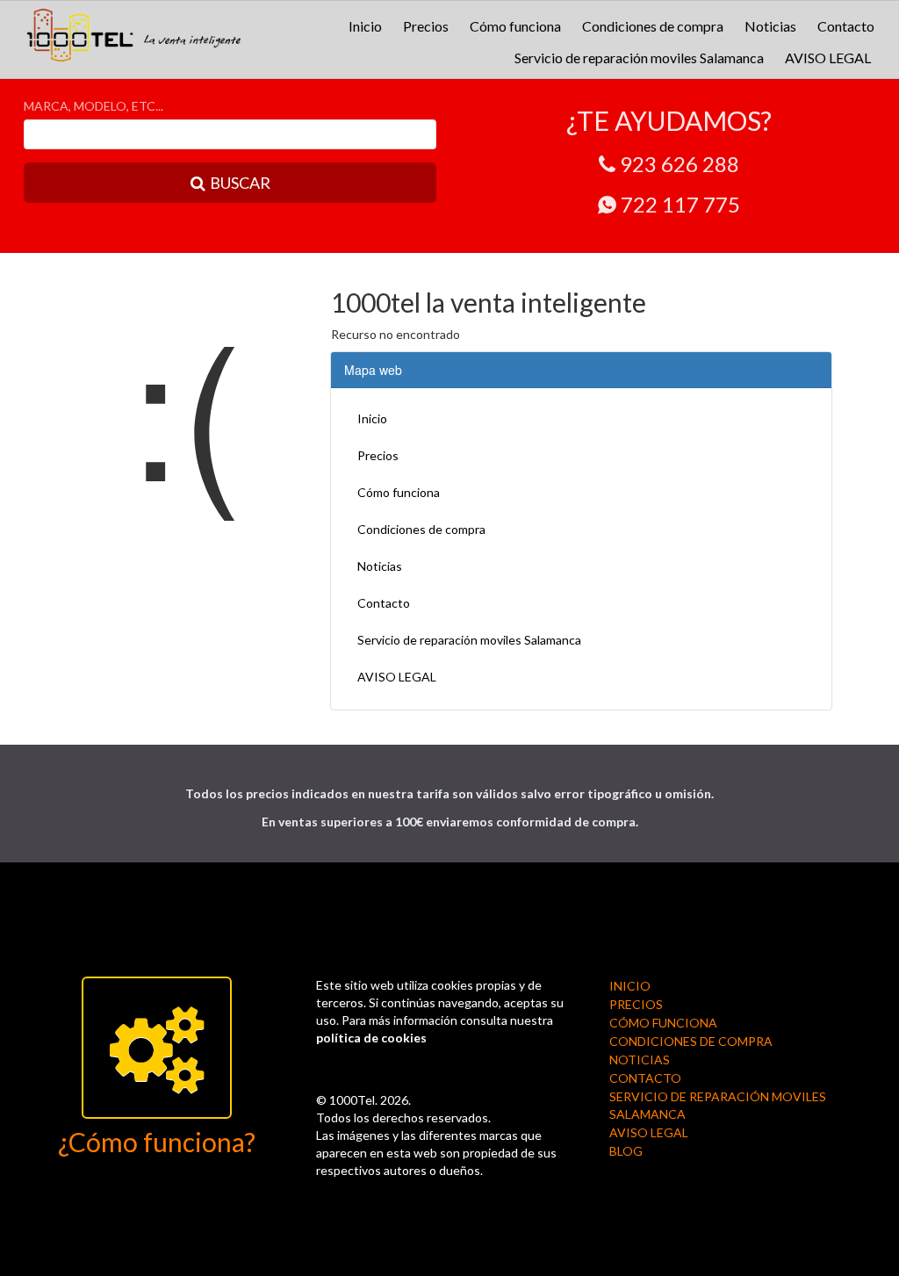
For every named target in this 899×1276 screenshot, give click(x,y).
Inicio (365, 26)
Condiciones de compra (652, 26)
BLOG (626, 1150)
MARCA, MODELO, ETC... (93, 105)
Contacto (845, 26)
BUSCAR (240, 182)
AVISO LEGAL (828, 57)
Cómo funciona (515, 26)
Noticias (770, 26)
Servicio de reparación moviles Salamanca (639, 57)
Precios (426, 26)
